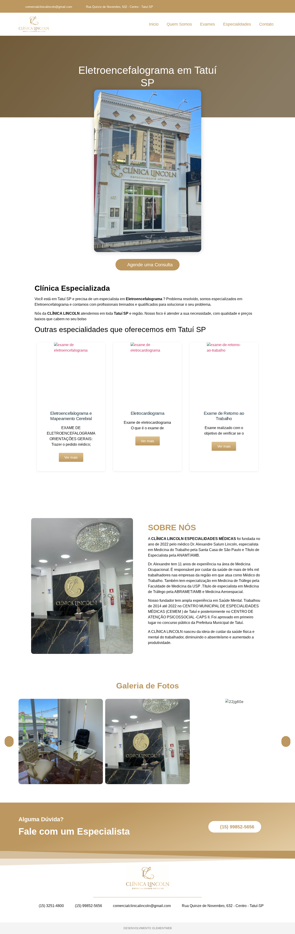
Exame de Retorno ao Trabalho (224, 416)
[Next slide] (285, 741)
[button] (27, 407)
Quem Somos (179, 24)
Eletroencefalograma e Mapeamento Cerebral (71, 416)
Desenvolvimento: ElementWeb (148, 928)
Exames (207, 24)
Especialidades (237, 24)
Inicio (154, 24)
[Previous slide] (9, 741)
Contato (266, 24)
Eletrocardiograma (147, 413)
